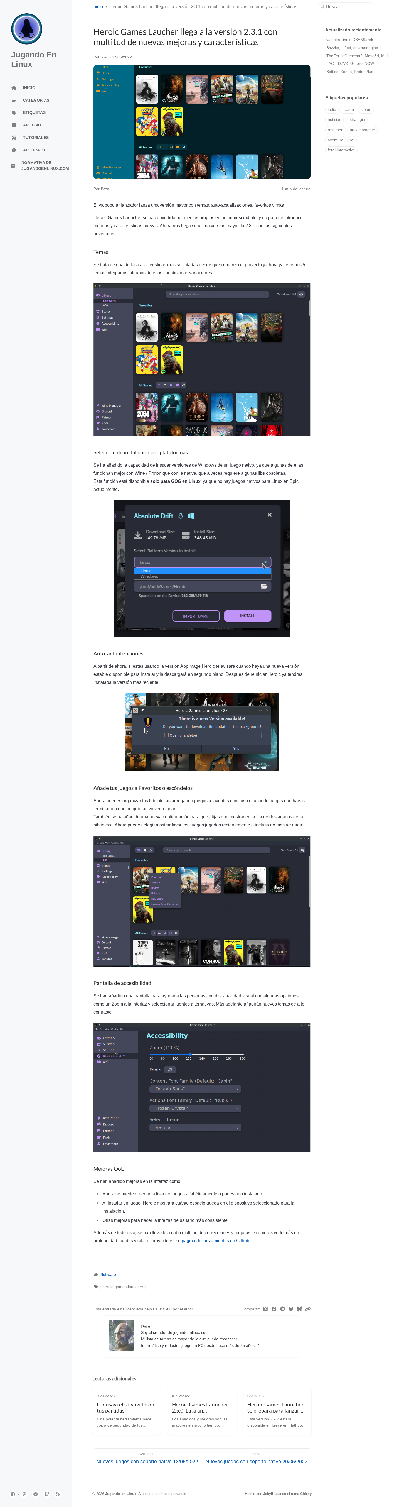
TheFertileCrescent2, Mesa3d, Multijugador (364, 55)
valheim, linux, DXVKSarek (349, 39)
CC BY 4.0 (163, 1309)
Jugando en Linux (120, 1494)
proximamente (362, 130)
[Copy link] (308, 1309)
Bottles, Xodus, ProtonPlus (349, 71)
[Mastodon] (291, 1309)
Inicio (97, 6)
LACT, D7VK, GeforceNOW (350, 63)
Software (108, 1275)
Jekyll (268, 1494)
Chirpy (306, 1494)
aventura (335, 140)
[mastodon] (24, 1494)
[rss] (58, 1494)
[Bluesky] (299, 1309)
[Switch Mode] (13, 1494)
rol (352, 140)
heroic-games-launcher (122, 1287)
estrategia (356, 120)
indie (332, 109)
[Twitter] (265, 1309)
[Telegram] (282, 1309)
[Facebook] (274, 1309)
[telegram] (36, 1494)
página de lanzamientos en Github (215, 1240)
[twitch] (47, 1494)
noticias (334, 120)
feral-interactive (341, 150)
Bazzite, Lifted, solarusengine (352, 47)
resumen (335, 130)
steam (366, 109)
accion (348, 109)
